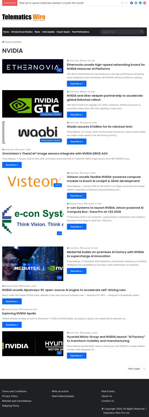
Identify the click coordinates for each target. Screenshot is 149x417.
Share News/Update (63, 396)
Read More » (77, 83)
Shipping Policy (10, 405)
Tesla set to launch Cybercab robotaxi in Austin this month (51, 2)
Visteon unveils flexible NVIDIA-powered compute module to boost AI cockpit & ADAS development (104, 179)
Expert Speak (63, 32)
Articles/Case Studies (22, 32)
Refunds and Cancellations (16, 400)
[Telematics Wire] (24, 17)
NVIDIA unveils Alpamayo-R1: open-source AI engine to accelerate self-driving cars (64, 290)
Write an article (60, 391)
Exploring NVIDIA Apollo (19, 313)
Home (6, 32)
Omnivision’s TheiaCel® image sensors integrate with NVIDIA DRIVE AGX (55, 153)
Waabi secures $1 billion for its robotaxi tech (99, 127)
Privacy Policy (10, 396)
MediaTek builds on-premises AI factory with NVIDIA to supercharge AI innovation (105, 254)
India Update (48, 32)
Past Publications (80, 32)
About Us (107, 396)
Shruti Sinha (74, 61)
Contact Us (108, 400)
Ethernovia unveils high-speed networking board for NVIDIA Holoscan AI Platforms (106, 67)
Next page (134, 368)
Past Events (108, 391)
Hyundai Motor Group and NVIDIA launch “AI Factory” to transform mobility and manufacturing (106, 339)
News (37, 32)
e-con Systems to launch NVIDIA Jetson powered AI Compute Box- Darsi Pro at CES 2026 (105, 210)
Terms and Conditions (14, 391)
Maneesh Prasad (76, 204)
